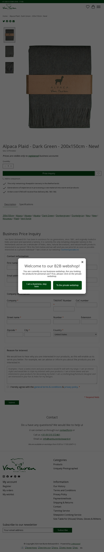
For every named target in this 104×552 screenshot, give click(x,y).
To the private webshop (67, 285)
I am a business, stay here (37, 285)
